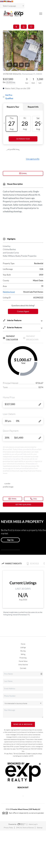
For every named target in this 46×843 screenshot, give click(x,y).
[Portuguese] (8, 1)
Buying (23, 651)
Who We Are (23, 665)
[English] (1, 1)
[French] (3, 1)
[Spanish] (12, 1)
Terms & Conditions (19, 753)
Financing (23, 658)
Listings (23, 647)
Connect (23, 668)
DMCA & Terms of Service (25, 828)
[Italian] (7, 1)
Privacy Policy (8, 753)
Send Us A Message (23, 724)
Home (23, 644)
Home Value (23, 661)
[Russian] (10, 1)
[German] (5, 1)
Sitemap (39, 828)
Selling (23, 654)
